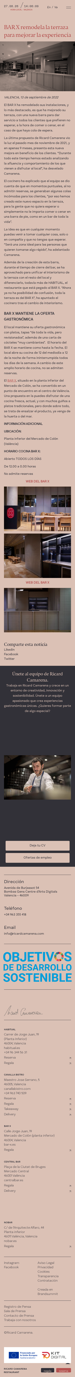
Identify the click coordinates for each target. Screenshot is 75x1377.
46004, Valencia (15, 1043)
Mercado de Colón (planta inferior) (29, 1135)
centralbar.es (13, 1180)
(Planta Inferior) (15, 1039)
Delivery (10, 1114)
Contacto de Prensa (19, 1315)
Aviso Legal (46, 1263)
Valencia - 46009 (16, 895)
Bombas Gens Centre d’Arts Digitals (30, 891)
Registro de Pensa (17, 1306)
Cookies (44, 1271)
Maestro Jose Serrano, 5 (22, 1080)
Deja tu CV (37, 845)
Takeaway (11, 1109)
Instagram (11, 1263)
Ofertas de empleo (38, 857)
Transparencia (48, 1276)
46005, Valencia (15, 1084)
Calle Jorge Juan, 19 (18, 1131)
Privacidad (45, 1267)
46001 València (14, 1175)
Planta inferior (14, 1232)
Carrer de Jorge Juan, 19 (21, 1034)
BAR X (11, 380)
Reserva (10, 1057)
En (49, 7)
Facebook (11, 654)
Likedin (9, 649)
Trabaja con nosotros (20, 1320)
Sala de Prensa (15, 1311)
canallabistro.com (17, 1089)
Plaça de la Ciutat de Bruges (25, 1167)
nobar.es (10, 1241)
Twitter (9, 659)
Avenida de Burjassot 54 (21, 888)
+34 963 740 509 (15, 1093)
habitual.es (12, 1048)
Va (56, 7)
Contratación (48, 1280)
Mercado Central (16, 1171)
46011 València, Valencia (20, 1236)
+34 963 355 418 (15, 914)
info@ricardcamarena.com (24, 933)
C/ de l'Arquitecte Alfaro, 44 (24, 1227)
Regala (9, 1063)
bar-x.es (10, 1144)
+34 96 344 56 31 (15, 1052)
